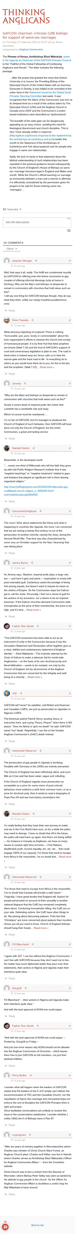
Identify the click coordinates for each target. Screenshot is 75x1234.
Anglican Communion (31, 49)
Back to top (37, 1225)
